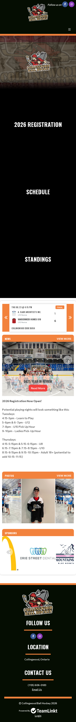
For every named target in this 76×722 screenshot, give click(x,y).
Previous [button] (5, 318)
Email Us (37, 689)
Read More (38, 388)
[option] (38, 318)
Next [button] (70, 318)
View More (64, 338)
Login (38, 715)
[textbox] (38, 432)
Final (60, 307)
